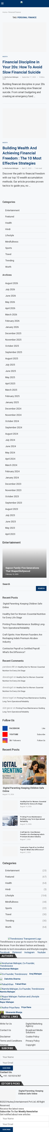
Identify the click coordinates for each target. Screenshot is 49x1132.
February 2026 (12, 321)
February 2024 (12, 471)
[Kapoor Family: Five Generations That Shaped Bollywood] (24, 563)
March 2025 (11, 389)
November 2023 (13, 490)
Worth (25, 927)
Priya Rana (26, 1007)
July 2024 (10, 440)
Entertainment (25, 870)
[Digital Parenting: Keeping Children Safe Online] (24, 770)
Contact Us (5, 1030)
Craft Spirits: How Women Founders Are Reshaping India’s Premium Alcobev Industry (22, 638)
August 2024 (11, 433)
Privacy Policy (33, 1041)
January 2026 (12, 327)
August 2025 (11, 358)
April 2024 (10, 458)
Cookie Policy (32, 1037)
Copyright (30, 1045)
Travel (25, 914)
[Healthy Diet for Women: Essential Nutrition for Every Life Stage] (10, 805)
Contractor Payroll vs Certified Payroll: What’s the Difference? (32, 848)
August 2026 (11, 283)
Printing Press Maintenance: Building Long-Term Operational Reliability (32, 819)
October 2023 (12, 496)
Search (6, 584)
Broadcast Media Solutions (34, 1031)
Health (25, 883)
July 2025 (10, 364)
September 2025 (13, 352)
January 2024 (12, 477)
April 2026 (10, 308)
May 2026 (10, 302)
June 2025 (10, 371)
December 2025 (13, 333)
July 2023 (10, 515)
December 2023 (13, 484)
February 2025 (12, 396)
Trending (25, 920)
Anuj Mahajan (35, 974)
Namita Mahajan (7, 992)
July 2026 (10, 289)
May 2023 (10, 528)
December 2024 (13, 408)
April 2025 (10, 383)
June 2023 (10, 521)
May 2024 (10, 452)
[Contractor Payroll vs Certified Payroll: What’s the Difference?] (10, 851)
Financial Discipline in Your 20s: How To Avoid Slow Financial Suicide (22, 67)
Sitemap (4, 1045)
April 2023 (10, 534)
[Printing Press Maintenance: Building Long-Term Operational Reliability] (10, 821)
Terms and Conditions (11, 1041)
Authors (7, 955)
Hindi (25, 889)
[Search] (46, 4)
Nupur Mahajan (7, 1002)
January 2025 (12, 402)
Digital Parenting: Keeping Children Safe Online (23, 789)
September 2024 (13, 427)
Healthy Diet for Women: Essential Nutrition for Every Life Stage (33, 803)
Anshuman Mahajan (11, 77)
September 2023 (13, 502)
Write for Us (6, 1024)
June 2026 (10, 295)
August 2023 (11, 509)
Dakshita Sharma (12, 979)
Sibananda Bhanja (14, 1012)
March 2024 (11, 465)
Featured (25, 876)
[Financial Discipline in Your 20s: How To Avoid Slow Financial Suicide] (24, 37)
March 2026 (11, 314)
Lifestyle (25, 895)
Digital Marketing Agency (34, 1025)
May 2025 (10, 377)
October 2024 (12, 421)
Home (5, 12)
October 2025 (12, 346)
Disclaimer (5, 1037)
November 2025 (13, 339)
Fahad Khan (20, 984)
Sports (25, 908)
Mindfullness (25, 901)
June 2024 (10, 446)
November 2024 (13, 415)
